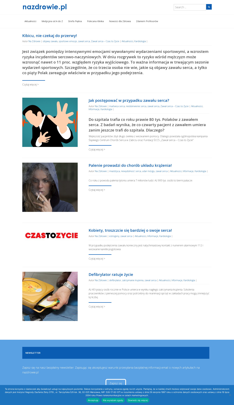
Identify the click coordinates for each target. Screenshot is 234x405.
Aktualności (30, 21)
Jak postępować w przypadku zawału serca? (129, 100)
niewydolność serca (131, 171)
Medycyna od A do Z (52, 21)
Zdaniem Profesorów (147, 21)
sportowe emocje (68, 41)
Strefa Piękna (75, 21)
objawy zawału (50, 41)
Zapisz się (116, 383)
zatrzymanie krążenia (132, 280)
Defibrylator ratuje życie (111, 274)
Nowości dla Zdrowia (120, 21)
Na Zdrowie (34, 41)
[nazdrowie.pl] (53, 7)
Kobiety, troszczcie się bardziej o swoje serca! (130, 230)
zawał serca (84, 41)
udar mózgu (148, 171)
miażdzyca (114, 171)
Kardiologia (140, 41)
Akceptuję (93, 400)
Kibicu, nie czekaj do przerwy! (49, 35)
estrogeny (114, 236)
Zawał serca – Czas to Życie (105, 41)
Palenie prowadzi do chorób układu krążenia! (130, 165)
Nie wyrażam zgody (113, 400)
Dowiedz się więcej (138, 400)
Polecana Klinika (95, 21)
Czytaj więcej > (30, 84)
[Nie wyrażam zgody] (230, 395)
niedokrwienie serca (136, 106)
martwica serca (117, 106)
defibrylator (115, 280)
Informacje (94, 109)
